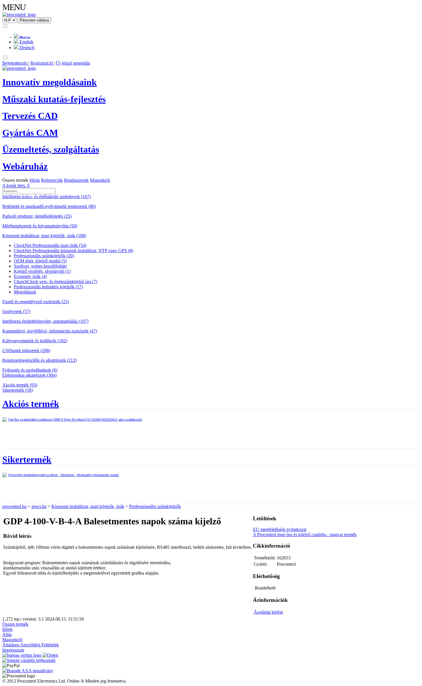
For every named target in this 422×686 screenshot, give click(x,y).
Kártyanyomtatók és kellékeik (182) (34, 340)
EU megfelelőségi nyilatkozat (279, 529)
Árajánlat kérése (268, 612)
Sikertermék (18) (17, 390)
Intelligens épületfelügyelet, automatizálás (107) (45, 321)
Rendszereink (76, 180)
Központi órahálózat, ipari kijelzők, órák (87, 506)
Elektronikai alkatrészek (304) (29, 375)
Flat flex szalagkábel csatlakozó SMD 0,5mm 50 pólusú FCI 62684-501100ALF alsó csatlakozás (75, 419)
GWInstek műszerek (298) (26, 350)
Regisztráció (42, 63)
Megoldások (25, 291)
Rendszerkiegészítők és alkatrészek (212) (39, 360)
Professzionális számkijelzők (155, 506)
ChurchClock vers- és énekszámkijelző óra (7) (55, 281)
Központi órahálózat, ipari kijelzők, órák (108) (44, 235)
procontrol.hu (14, 506)
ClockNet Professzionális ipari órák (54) (50, 245)
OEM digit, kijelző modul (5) (40, 260)
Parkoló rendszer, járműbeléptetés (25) (36, 216)
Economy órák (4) (30, 276)
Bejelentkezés (15, 63)
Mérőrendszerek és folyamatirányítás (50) (39, 225)
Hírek (35, 180)
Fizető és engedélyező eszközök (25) (35, 301)
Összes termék (15, 180)
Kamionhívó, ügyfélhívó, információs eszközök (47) (49, 330)
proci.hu (39, 506)
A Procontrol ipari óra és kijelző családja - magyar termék (305, 534)
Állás (7, 634)
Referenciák (52, 180)
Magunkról (100, 180)
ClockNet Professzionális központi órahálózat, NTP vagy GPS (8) (73, 250)
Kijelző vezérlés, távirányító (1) (42, 271)
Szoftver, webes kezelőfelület (40, 266)
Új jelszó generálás (73, 63)
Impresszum (13, 650)
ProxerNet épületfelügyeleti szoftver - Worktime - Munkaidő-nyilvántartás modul (63, 475)
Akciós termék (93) (19, 384)
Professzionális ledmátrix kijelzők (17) (48, 286)
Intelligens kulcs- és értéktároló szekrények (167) (46, 196)
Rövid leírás (17, 536)
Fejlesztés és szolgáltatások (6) (29, 370)
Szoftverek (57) (16, 311)
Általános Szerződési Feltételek (30, 644)
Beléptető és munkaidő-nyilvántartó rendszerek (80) (49, 206)
